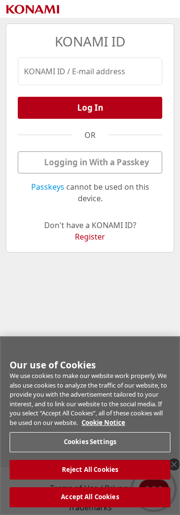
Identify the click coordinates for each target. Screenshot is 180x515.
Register (90, 236)
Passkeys (47, 187)
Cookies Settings (90, 441)
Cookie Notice (103, 422)
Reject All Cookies (90, 469)
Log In (90, 107)
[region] (90, 425)
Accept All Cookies (90, 496)
